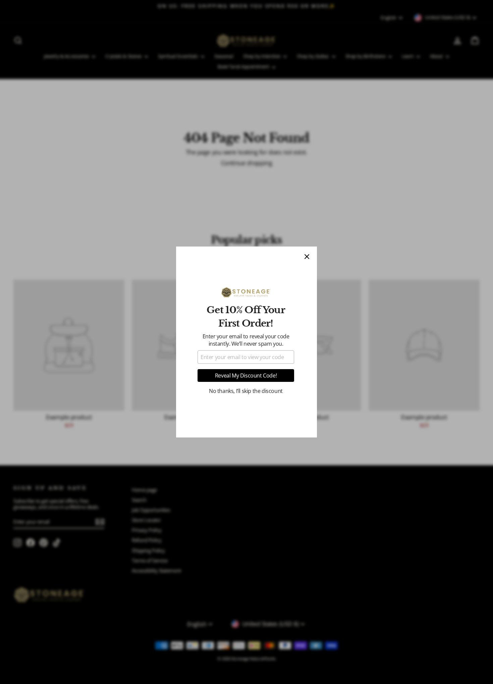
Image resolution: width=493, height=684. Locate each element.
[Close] (307, 256)
